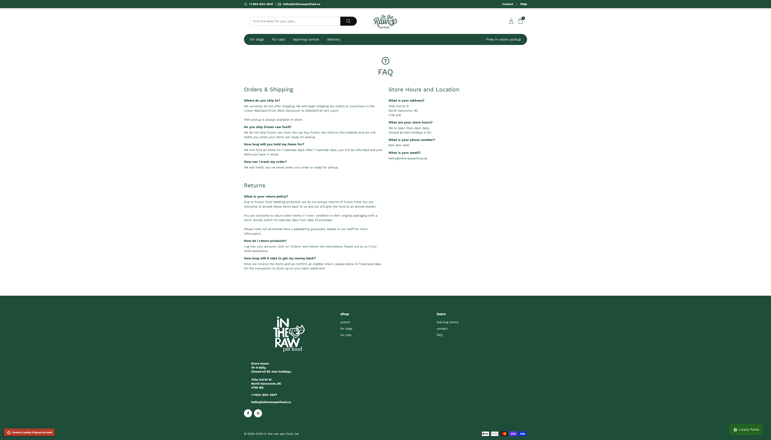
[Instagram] (258, 413)
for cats (278, 39)
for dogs (257, 39)
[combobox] (295, 21)
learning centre (306, 39)
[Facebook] (248, 413)
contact (442, 328)
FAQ (440, 335)
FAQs (523, 4)
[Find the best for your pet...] (348, 21)
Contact (507, 4)
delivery (333, 39)
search (345, 322)
